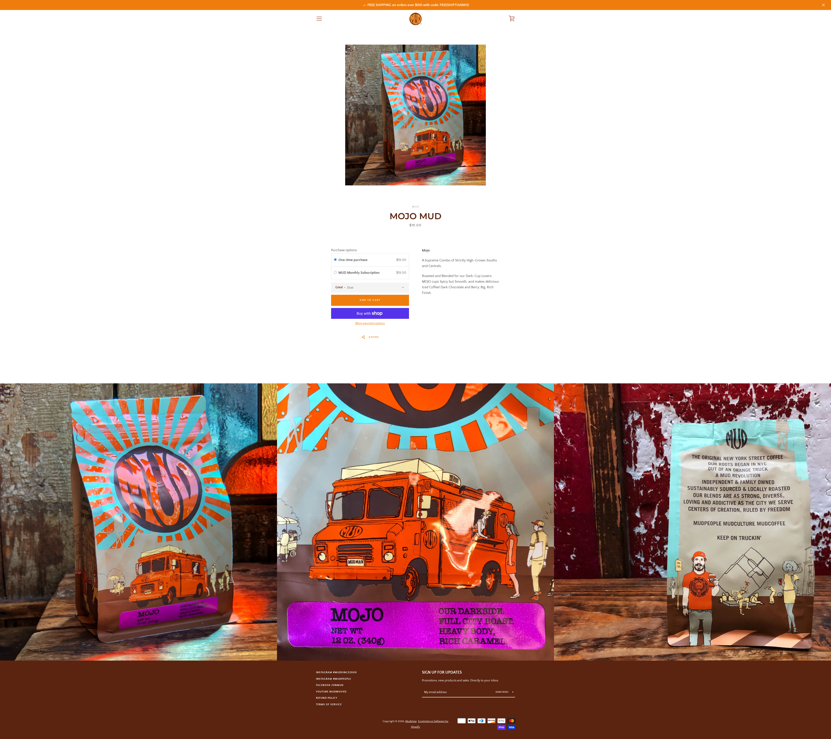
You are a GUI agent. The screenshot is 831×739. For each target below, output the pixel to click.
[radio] (335, 260)
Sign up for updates (442, 672)
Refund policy (326, 698)
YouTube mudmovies (331, 691)
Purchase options (344, 250)
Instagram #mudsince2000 (336, 672)
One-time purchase (352, 260)
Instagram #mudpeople (333, 678)
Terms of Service (329, 704)
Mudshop (411, 721)
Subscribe (502, 692)
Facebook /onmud (329, 685)
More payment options (370, 323)
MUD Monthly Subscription (359, 273)
